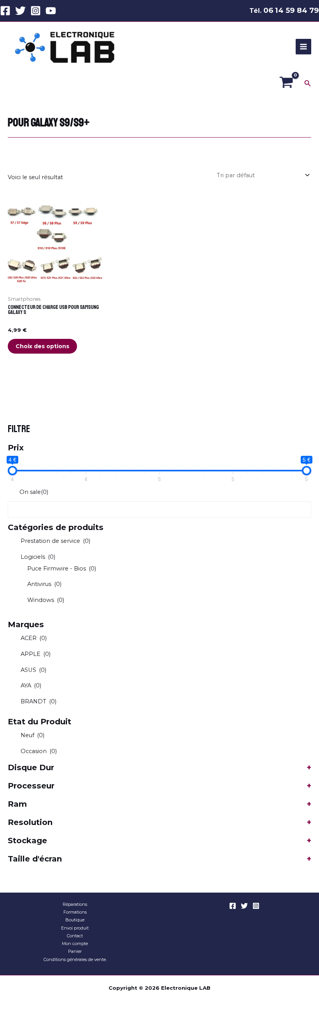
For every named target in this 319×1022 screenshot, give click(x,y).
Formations (75, 912)
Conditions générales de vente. (75, 959)
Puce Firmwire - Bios (61, 568)
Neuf (32, 735)
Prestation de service (55, 540)
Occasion (39, 751)
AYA (31, 685)
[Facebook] (5, 10)
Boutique (74, 920)
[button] (307, 83)
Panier (75, 951)
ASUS (33, 669)
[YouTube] (51, 10)
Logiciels (38, 556)
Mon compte (75, 943)
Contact (75, 935)
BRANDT (38, 701)
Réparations (75, 904)
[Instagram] (35, 10)
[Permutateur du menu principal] (303, 46)
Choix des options (42, 346)
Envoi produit (75, 928)
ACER (34, 638)
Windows (45, 599)
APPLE (36, 654)
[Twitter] (20, 10)
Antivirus (44, 584)
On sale (33, 491)
